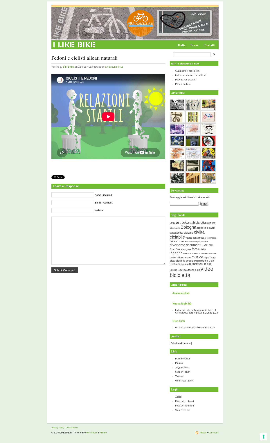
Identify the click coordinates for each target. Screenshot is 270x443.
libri (214, 253)
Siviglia (173, 270)
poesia (189, 260)
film (211, 245)
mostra (188, 258)
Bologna (188, 227)
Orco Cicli (178, 321)
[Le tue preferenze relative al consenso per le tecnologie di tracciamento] (263, 436)
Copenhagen (210, 238)
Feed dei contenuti (184, 401)
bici (191, 223)
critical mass (178, 241)
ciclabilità (174, 233)
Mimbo (103, 432)
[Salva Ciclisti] (140, 36)
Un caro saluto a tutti (185, 327)
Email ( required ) (104, 202)
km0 (211, 253)
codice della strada (195, 238)
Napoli (206, 258)
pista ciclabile (177, 260)
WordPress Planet (184, 380)
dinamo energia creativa (197, 241)
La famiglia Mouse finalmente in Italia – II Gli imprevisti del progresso (195, 311)
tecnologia (194, 269)
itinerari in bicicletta (200, 253)
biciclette (210, 223)
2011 (172, 222)
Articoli (203, 432)
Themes (179, 376)
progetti (197, 261)
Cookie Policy (72, 427)
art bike (182, 222)
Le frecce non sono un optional (190, 75)
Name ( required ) (104, 195)
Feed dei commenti (184, 405)
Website (99, 210)
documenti (193, 245)
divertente (177, 245)
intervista (187, 253)
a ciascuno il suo (114, 66)
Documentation (182, 358)
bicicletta (199, 222)
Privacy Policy (57, 427)
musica (197, 257)
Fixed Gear (175, 249)
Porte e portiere (183, 84)
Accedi (178, 397)
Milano (180, 257)
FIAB (205, 245)
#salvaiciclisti (181, 293)
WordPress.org (182, 410)
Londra (173, 258)
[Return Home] (74, 47)
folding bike (186, 249)
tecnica (183, 269)
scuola (185, 263)
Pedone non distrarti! (185, 79)
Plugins (179, 363)
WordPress (91, 432)
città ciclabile (185, 232)
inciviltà (202, 249)
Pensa (194, 45)
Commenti (213, 432)
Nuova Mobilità (181, 303)
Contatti (209, 45)
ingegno (176, 253)
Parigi (213, 257)
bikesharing (175, 228)
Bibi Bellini (68, 66)
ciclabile (201, 227)
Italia (182, 45)
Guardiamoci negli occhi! (187, 71)
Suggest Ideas (182, 367)
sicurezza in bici (200, 264)
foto (195, 249)
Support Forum (182, 372)
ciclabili (211, 227)
